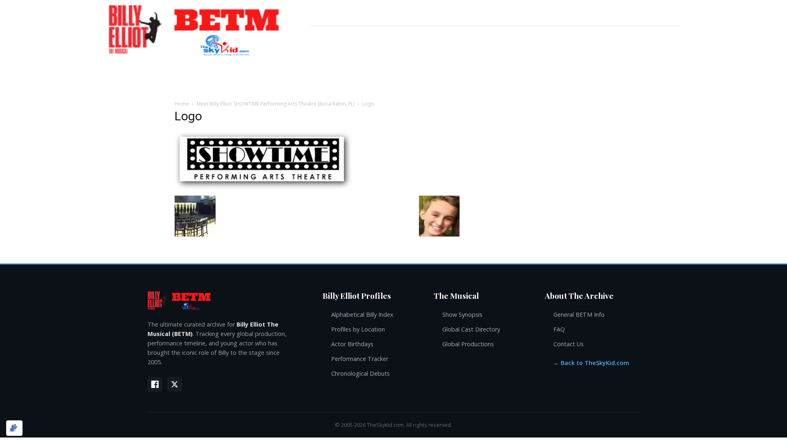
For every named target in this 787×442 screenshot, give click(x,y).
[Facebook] (155, 384)
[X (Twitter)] (174, 384)
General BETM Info (579, 314)
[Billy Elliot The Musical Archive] (227, 300)
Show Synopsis (462, 314)
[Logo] (263, 187)
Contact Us (568, 344)
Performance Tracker (359, 359)
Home (182, 103)
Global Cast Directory (471, 329)
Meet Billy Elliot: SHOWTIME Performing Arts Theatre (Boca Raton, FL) (276, 103)
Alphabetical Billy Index (362, 314)
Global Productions (468, 344)
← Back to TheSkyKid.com (591, 363)
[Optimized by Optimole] (14, 428)
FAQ (559, 329)
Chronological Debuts (360, 373)
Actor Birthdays (352, 344)
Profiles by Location (358, 329)
